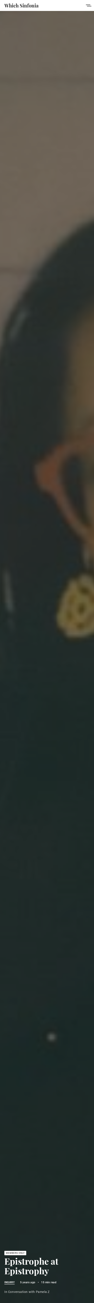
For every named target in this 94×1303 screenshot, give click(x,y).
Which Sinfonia (21, 5)
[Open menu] (88, 5)
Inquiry (9, 1282)
